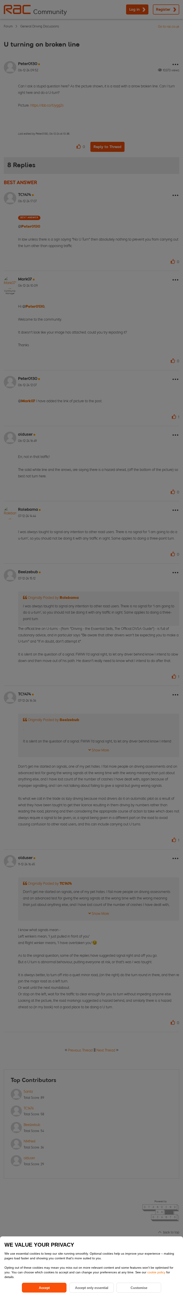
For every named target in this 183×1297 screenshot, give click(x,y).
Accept (44, 1288)
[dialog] (91, 1266)
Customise (139, 1288)
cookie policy (156, 1272)
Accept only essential (91, 1288)
